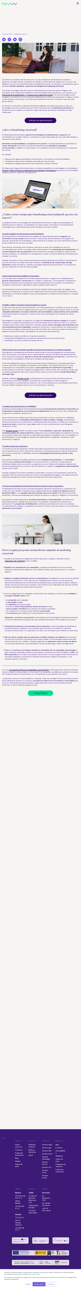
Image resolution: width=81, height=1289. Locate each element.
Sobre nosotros (18, 1146)
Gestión (33, 960)
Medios (18, 1161)
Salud (17, 737)
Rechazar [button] (51, 1284)
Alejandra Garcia (20, 34)
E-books (59, 1148)
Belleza (22, 774)
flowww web (47, 1151)
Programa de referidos (60, 1165)
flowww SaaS (47, 1145)
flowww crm (46, 1167)
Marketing (38, 737)
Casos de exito (18, 1165)
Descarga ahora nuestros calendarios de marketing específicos (29, 170)
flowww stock (45, 1171)
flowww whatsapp (46, 1158)
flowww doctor (45, 1163)
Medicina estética (33, 774)
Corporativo (19, 812)
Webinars (59, 1156)
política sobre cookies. (34, 1274)
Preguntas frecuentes (19, 1154)
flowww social (23, 378)
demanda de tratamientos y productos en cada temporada (27, 95)
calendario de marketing (15, 561)
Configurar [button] (28, 1284)
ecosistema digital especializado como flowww (29, 670)
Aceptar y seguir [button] (39, 1284)
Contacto (19, 1150)
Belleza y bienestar (27, 737)
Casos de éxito (59, 1160)
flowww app (46, 1148)
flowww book (47, 1154)
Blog (16, 1158)
